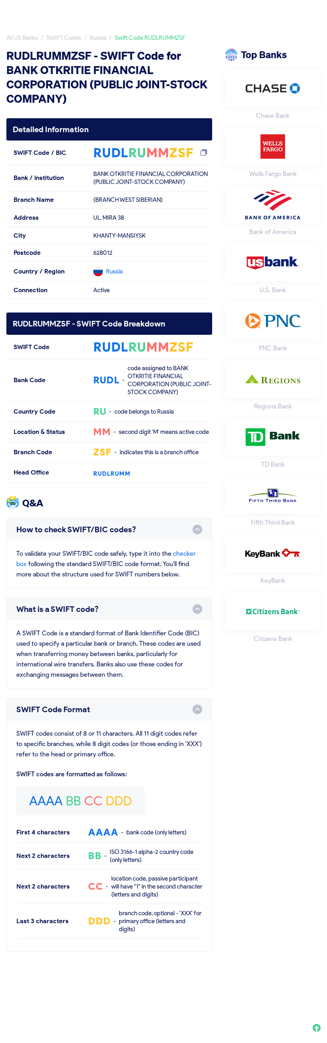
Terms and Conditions (267, 991)
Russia (114, 272)
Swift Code (305, 11)
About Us (164, 991)
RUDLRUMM (111, 473)
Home (160, 11)
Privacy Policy (206, 991)
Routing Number (250, 11)
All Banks (198, 11)
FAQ (314, 991)
